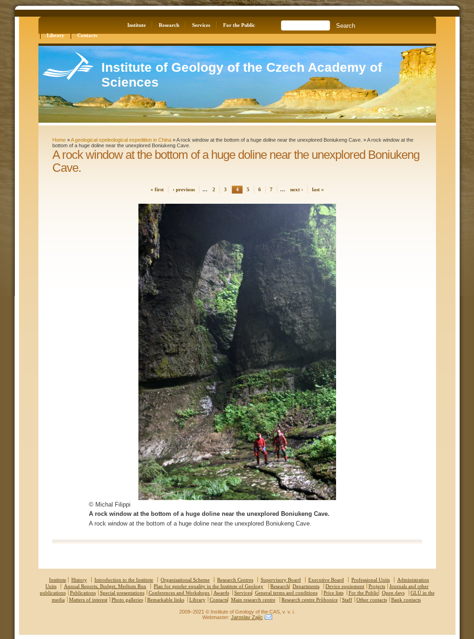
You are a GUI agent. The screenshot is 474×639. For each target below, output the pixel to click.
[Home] (68, 77)
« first (157, 189)
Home (59, 140)
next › (296, 189)
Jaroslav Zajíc (247, 617)
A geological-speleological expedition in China (121, 140)
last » (318, 189)
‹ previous (184, 189)
